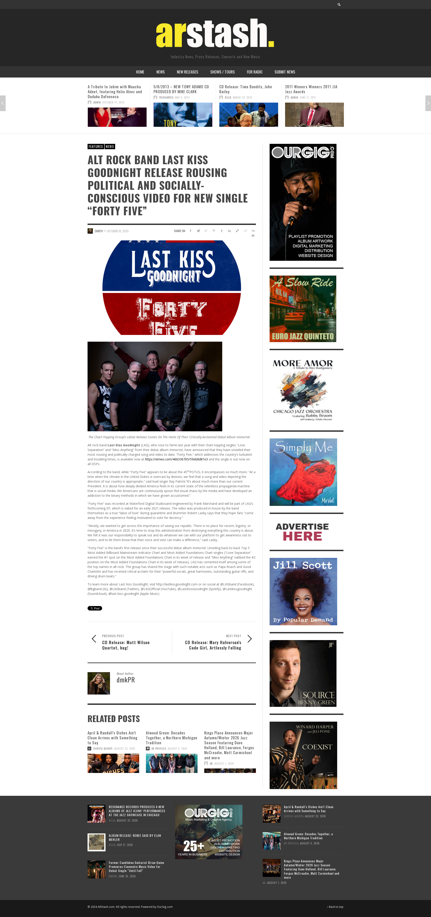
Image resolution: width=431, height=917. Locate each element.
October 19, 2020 (118, 231)
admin (228, 97)
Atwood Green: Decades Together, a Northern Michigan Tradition (171, 737)
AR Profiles (159, 748)
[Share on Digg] (253, 230)
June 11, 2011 (242, 97)
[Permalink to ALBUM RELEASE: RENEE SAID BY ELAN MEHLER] (97, 842)
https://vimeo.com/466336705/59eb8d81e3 (176, 459)
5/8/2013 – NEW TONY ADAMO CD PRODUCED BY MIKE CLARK (115, 89)
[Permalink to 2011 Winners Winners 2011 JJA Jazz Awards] (248, 115)
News (110, 146)
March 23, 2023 (176, 97)
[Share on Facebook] (190, 230)
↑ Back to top (335, 906)
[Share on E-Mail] (253, 235)
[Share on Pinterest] (214, 230)
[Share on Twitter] (198, 230)
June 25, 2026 (127, 876)
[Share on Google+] (206, 230)
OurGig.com (165, 906)
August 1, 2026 (224, 763)
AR (211, 763)
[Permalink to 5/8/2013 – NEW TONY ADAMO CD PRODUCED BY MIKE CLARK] (117, 115)
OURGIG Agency (102, 748)
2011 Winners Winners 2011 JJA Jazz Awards (245, 89)
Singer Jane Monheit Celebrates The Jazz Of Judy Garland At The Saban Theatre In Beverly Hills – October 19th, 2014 (312, 94)
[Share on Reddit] (245, 230)
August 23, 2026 (124, 748)
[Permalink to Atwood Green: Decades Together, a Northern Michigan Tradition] (172, 763)
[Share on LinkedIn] (229, 230)
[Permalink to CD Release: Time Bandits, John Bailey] (183, 115)
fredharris (100, 97)
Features (96, 146)
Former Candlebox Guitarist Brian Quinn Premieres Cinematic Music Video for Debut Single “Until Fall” (136, 866)
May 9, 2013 (116, 97)
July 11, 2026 (125, 845)
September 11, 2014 (312, 107)
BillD (162, 97)
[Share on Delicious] (237, 230)
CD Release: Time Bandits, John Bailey (180, 89)
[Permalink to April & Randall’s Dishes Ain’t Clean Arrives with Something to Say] (113, 763)
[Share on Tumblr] (222, 230)
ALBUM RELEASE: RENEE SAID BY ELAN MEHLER (135, 837)
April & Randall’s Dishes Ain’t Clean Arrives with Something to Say (112, 737)
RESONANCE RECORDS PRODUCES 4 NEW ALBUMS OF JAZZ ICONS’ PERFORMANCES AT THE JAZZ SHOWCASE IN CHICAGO (137, 810)
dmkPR (99, 231)
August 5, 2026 (177, 748)
